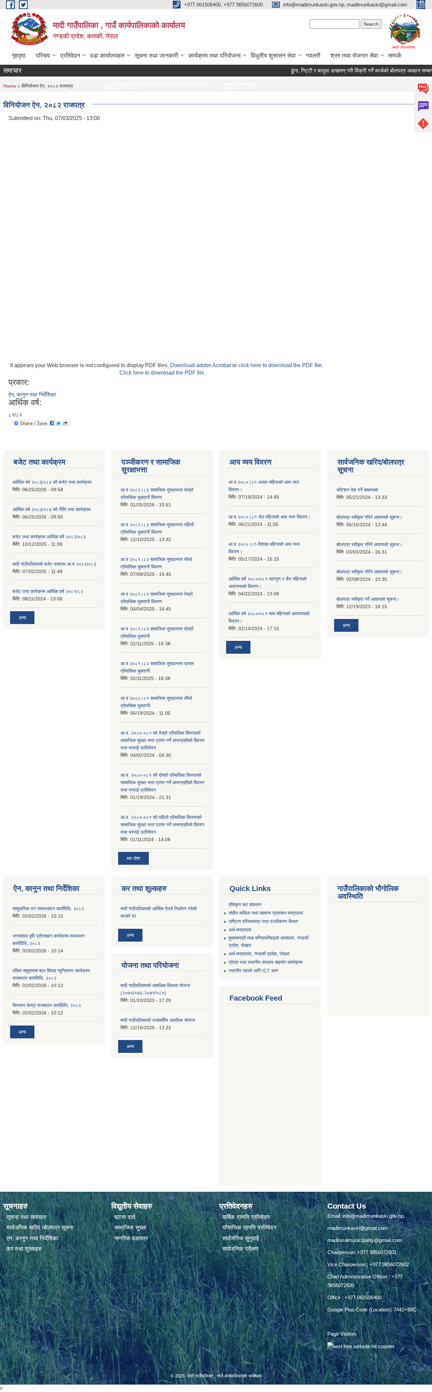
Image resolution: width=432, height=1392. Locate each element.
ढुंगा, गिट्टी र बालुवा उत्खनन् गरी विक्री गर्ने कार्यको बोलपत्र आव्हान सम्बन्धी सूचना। (346, 70)
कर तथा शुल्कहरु (24, 1249)
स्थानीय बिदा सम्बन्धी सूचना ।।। (173, 84)
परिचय (43, 55)
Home (9, 86)
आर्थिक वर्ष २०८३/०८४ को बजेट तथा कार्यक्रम (51, 482)
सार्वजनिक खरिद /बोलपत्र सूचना (40, 1227)
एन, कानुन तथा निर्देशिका (32, 1238)
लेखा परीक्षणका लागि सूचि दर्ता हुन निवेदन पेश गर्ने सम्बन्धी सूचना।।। (253, 84)
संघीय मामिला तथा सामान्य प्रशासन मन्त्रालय (265, 913)
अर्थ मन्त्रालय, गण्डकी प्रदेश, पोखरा (259, 953)
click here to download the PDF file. (280, 365)
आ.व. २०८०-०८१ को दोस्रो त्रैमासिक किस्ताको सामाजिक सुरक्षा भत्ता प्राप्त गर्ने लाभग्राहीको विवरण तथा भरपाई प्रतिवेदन (162, 782)
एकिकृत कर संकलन (244, 904)
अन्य (22, 617)
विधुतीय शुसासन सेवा (273, 55)
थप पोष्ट (133, 858)
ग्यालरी (313, 55)
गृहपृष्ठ (19, 55)
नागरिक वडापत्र (131, 1238)
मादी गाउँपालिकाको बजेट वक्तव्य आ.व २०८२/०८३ (54, 564)
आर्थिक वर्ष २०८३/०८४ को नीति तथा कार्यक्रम (51, 509)
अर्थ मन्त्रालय (239, 929)
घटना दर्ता (124, 1217)
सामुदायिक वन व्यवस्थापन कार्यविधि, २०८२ (48, 908)
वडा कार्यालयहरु (107, 55)
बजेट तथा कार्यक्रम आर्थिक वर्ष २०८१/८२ (47, 591)
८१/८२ (15, 415)
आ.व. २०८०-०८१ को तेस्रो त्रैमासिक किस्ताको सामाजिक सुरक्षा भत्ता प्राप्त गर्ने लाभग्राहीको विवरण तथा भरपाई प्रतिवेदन (162, 740)
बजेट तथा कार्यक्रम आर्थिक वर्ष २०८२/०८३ (49, 536)
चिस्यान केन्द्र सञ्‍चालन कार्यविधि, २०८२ (46, 1005)
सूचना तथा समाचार (26, 1217)
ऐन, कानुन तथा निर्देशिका (32, 394)
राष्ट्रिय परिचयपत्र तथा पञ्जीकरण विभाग (263, 921)
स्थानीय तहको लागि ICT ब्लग (253, 970)
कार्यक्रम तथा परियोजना (214, 55)
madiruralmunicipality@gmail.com (364, 1240)
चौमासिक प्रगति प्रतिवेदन (249, 1227)
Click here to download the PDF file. (162, 373)
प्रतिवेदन (70, 55)
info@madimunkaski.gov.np (373, 1216)
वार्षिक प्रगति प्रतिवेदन (246, 1217)
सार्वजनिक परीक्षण (240, 1249)
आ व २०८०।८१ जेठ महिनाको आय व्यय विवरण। (269, 517)
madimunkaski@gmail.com (357, 1228)
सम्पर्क (394, 55)
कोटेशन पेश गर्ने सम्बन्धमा (357, 490)
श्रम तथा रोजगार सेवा (354, 55)
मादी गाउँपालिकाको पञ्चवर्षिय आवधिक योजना (157, 1020)
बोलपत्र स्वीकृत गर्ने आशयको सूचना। (367, 599)
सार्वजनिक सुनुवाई (240, 1238)
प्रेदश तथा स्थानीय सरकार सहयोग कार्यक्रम (265, 962)
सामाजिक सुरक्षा (130, 1227)
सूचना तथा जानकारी (156, 55)
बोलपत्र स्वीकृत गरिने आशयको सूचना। (369, 517)
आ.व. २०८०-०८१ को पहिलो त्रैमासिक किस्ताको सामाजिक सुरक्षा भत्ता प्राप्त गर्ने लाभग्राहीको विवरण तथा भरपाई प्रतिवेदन (162, 825)
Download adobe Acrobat (201, 365)
